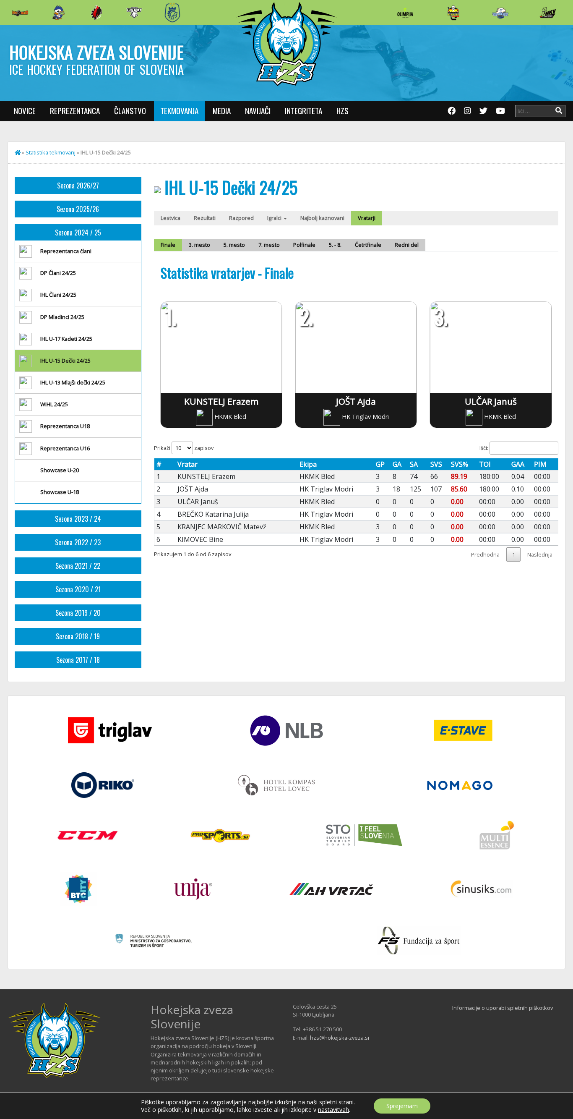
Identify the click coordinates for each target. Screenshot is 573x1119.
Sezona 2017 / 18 (78, 660)
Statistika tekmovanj (51, 152)
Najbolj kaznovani (322, 218)
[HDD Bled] (20, 12)
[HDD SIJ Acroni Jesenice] (96, 12)
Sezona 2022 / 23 (78, 542)
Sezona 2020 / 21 (78, 589)
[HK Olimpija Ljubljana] (405, 12)
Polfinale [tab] (304, 244)
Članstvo (130, 111)
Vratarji (366, 218)
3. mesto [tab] (199, 244)
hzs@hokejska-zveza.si (339, 1037)
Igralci (275, 218)
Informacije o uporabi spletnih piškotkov (502, 1008)
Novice (25, 111)
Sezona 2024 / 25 (78, 232)
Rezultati (205, 218)
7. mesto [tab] (269, 244)
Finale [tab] (168, 244)
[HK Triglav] (500, 12)
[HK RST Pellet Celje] (172, 12)
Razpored (241, 218)
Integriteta (303, 111)
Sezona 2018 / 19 (78, 636)
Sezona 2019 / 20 (78, 613)
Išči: (483, 448)
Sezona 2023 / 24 (78, 519)
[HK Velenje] (547, 12)
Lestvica (170, 218)
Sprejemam (402, 1106)
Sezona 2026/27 (78, 185)
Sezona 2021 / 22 (77, 566)
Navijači (258, 111)
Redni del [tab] (407, 244)
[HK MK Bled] (58, 12)
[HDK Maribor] (134, 12)
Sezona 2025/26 (78, 209)
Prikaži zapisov (184, 448)
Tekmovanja (179, 111)
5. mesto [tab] (234, 244)
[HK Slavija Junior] (453, 12)
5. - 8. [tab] (335, 244)
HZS (342, 111)
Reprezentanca (75, 111)
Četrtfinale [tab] (368, 244)
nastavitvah (333, 1110)
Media (222, 111)
